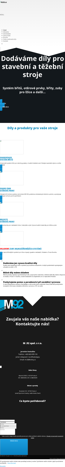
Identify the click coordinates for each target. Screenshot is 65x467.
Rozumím (3, 466)
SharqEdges (7, 34)
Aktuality (6, 32)
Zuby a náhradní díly (9, 39)
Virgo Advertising (60, 458)
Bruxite (5, 37)
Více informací (12, 463)
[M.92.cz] (3, 2)
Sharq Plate (6, 35)
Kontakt (5, 41)
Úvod (4, 30)
